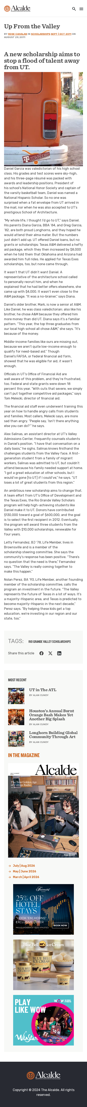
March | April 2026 (26, 877)
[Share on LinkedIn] (59, 653)
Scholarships (40, 34)
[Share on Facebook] (41, 653)
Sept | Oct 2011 (61, 34)
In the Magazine (24, 755)
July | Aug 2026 (24, 866)
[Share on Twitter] (50, 653)
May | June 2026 (24, 871)
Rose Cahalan (17, 34)
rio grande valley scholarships (50, 641)
